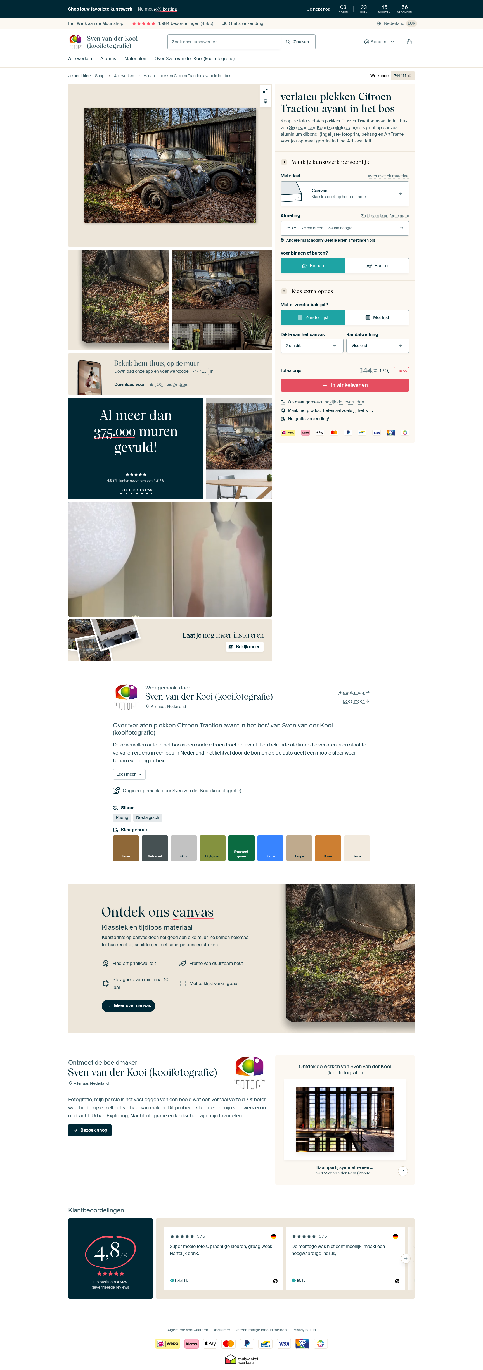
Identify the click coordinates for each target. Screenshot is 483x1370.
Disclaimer (221, 1330)
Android (181, 384)
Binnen (317, 265)
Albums (108, 58)
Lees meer (354, 701)
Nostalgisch (147, 817)
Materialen (135, 58)
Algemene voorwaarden (187, 1330)
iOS (159, 384)
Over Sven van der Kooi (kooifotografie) (195, 58)
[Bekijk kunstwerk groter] (265, 91)
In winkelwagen (349, 385)
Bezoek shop (351, 692)
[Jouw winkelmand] (409, 41)
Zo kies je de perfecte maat (385, 215)
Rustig (122, 817)
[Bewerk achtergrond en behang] (265, 101)
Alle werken (80, 58)
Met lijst (381, 317)
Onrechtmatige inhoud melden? (261, 1330)
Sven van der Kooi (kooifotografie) (112, 42)
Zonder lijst (317, 317)
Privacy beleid (304, 1330)
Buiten (381, 265)
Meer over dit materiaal (388, 176)
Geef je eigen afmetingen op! (330, 240)
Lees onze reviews (136, 489)
